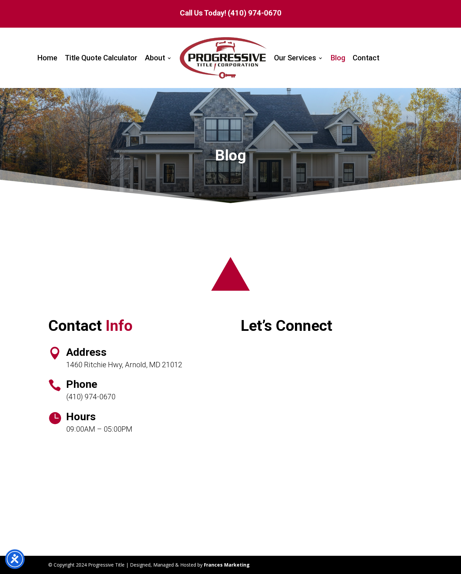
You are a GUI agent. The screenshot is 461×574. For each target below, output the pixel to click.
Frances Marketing (227, 565)
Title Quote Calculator (101, 58)
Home (47, 58)
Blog (337, 58)
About (155, 58)
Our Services (295, 58)
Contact (366, 58)
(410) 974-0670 (254, 13)
